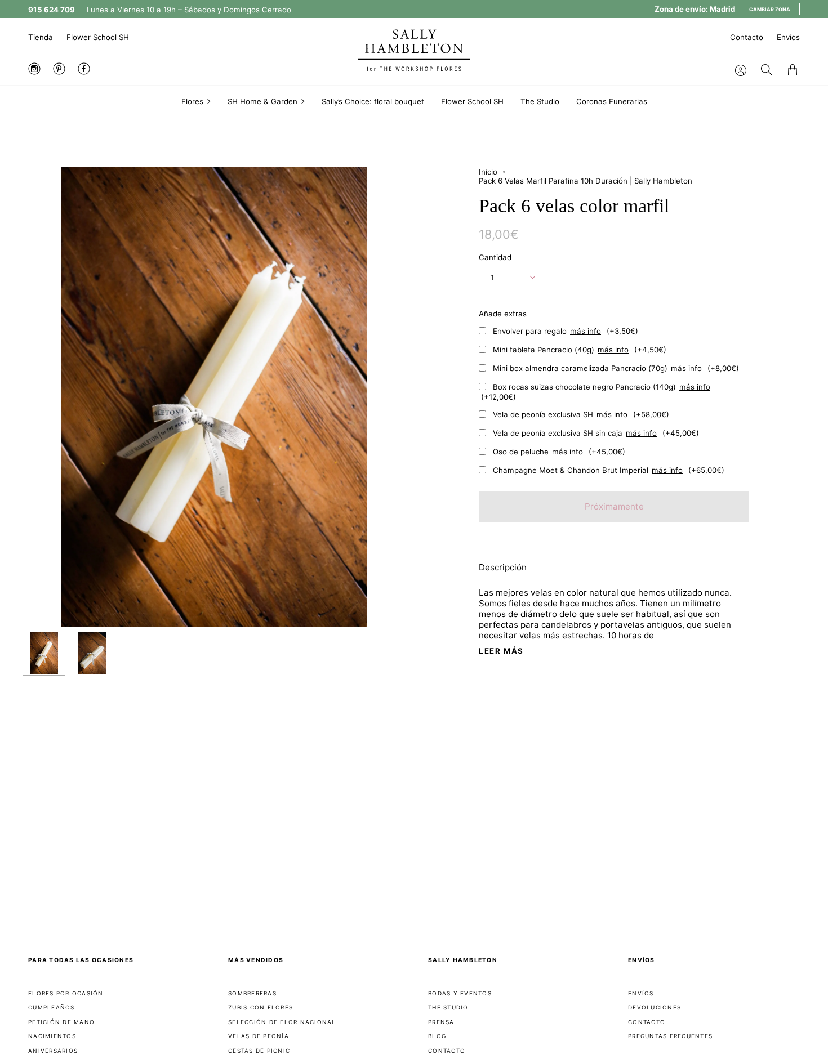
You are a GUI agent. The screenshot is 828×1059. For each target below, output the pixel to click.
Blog (437, 1036)
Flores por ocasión (66, 993)
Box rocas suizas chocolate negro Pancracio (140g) (595, 391)
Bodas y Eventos (460, 993)
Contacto (746, 37)
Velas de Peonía (258, 1036)
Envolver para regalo (565, 331)
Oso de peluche (559, 451)
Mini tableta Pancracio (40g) (579, 349)
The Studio (448, 1007)
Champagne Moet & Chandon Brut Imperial (608, 470)
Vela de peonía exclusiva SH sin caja (596, 432)
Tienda (40, 37)
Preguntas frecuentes (670, 1036)
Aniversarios (53, 1050)
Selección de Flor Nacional (282, 1021)
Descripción (503, 567)
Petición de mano (61, 1021)
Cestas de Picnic (259, 1050)
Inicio (488, 171)
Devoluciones (654, 1007)
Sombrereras (252, 993)
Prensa (441, 1021)
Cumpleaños (51, 1007)
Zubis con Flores (260, 1007)
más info (585, 331)
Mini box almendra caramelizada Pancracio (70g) (616, 368)
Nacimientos (52, 1036)
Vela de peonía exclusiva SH (581, 414)
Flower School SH (97, 37)
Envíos (788, 37)
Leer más (501, 651)
